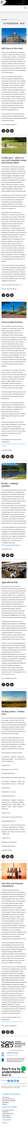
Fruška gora (5, 1102)
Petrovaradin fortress (8, 1099)
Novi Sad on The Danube (9, 1100)
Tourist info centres (7, 1110)
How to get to (6, 1115)
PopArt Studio (16, 1087)
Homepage (5, 19)
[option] (14, 36)
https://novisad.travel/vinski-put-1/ (12, 1021)
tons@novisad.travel (12, 1055)
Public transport (6, 1117)
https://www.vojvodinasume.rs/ (11, 545)
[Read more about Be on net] (23, 1)
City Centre (5, 1097)
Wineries (4, 1104)
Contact (4, 1123)
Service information (7, 1113)
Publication (5, 1111)
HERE (20, 285)
